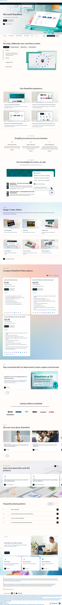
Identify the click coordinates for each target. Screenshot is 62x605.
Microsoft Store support (6, 596)
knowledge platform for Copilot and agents (17, 381)
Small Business (42, 598)
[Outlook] (13, 312)
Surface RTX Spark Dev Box (19, 595)
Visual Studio (31, 599)
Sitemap (9, 604)
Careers (34, 599)
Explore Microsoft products (43, 595)
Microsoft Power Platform (23, 598)
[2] (3, 582)
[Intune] (9, 354)
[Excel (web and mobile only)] (7, 312)
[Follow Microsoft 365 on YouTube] (16, 593)
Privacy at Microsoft (49, 599)
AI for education (39, 597)
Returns (11, 596)
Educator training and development (22, 597)
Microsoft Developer (49, 598)
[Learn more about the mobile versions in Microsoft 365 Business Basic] (12, 297)
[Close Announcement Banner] (57, 3)
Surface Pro (2, 595)
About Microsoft (38, 599)
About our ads (42, 604)
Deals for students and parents (32, 597)
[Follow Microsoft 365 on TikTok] (21, 593)
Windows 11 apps (50, 595)
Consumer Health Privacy (4, 604)
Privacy (18, 604)
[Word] (33, 312)
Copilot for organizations (28, 595)
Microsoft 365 (16, 598)
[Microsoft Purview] (13, 354)
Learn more (5, 589)
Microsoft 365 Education (4, 597)
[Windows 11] (7, 354)
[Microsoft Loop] (43, 312)
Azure (45, 598)
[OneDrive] (18, 312)
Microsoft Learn (55, 598)
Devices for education (48, 596)
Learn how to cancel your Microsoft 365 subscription (23, 579)
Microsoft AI (2, 598)
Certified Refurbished (20, 596)
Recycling (37, 604)
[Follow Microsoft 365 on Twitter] (14, 593)
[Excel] (35, 312)
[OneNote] (41, 312)
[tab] (6, 47)
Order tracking (14, 596)
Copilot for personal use (35, 595)
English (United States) (3, 602)
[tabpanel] (31, 65)
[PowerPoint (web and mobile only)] (9, 312)
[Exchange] (15, 312)
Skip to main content (3, 0)
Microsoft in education (40, 596)
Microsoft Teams (29, 598)
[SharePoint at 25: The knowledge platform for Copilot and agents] (44, 380)
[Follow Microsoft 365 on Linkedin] (12, 593)
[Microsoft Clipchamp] (45, 312)
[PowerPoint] (37, 312)
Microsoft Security (7, 598)
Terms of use (26, 604)
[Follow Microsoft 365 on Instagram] (19, 593)
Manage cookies (21, 604)
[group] (31, 380)
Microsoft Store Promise (28, 596)
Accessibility (5, 600)
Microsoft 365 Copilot (36, 598)
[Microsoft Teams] (16, 312)
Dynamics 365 (12, 598)
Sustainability (9, 600)
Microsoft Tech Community (10, 599)
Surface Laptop (6, 595)
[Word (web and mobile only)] (5, 312)
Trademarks (30, 604)
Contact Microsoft (13, 604)
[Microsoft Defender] (11, 354)
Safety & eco (34, 604)
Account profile (56, 595)
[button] (31, 182)
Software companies (25, 599)
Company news (43, 599)
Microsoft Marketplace (18, 599)
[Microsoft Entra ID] (5, 354)
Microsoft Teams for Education (56, 596)
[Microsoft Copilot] (54, 312)
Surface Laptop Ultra (12, 595)
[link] (4, 36)
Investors (53, 599)
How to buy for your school (12, 597)
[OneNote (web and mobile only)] (11, 312)
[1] (3, 577)
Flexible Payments (34, 596)
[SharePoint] (20, 312)
